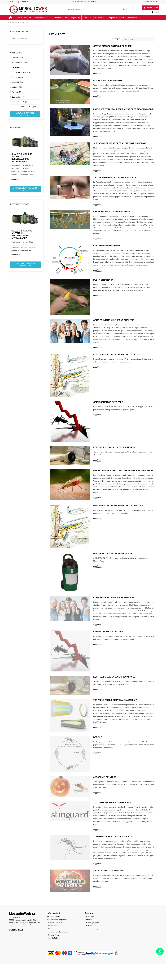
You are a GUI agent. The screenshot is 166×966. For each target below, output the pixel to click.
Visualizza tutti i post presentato (25, 264)
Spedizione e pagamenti (57, 920)
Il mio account (91, 917)
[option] (25, 156)
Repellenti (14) (17, 67)
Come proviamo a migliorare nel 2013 (113, 320)
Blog (17, 2)
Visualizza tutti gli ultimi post (25, 189)
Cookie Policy (53, 938)
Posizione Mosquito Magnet (108, 80)
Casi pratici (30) (18, 97)
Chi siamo (11, 2)
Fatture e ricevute (55, 923)
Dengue (97, 737)
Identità (89, 920)
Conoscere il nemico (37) (21, 72)
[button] (133, 17)
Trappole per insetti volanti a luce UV (115, 700)
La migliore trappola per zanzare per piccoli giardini (123, 109)
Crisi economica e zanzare (108, 402)
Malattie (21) (17, 87)
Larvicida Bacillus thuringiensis (112, 212)
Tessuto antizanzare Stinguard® (112, 802)
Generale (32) (17, 57)
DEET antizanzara (103, 280)
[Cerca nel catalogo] (124, 9)
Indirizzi (89, 926)
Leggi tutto (15, 179)
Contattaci (24, 2)
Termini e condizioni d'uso (58, 932)
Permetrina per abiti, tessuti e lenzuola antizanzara (123, 471)
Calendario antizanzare (107, 246)
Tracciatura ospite (93, 929)
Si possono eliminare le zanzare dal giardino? (119, 143)
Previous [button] (8, 158)
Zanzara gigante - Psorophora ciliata (114, 177)
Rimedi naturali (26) (19, 77)
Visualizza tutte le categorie (25, 114)
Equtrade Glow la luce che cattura (114, 447)
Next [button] (41, 158)
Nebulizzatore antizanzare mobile (113, 553)
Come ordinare (54, 917)
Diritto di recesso (54, 926)
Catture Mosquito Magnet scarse (112, 46)
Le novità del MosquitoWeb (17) (24, 107)
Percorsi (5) (16, 92)
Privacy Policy (53, 935)
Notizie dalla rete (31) (20, 102)
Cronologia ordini (92, 923)
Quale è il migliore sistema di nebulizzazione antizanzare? (21, 157)
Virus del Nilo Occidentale (108, 871)
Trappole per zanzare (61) (22, 62)
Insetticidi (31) (17, 82)
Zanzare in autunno (104, 777)
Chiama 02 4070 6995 (151, 2)
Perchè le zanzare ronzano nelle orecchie (118, 354)
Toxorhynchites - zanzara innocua (113, 836)
